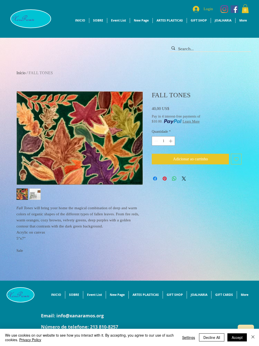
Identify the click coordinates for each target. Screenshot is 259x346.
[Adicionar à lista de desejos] (236, 159)
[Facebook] (234, 9)
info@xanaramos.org (80, 316)
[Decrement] (156, 141)
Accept (237, 337)
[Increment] (171, 141)
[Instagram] (224, 9)
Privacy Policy (30, 339)
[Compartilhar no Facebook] (155, 179)
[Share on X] (184, 179)
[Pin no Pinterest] (165, 179)
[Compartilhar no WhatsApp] (174, 179)
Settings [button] (188, 337)
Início (21, 73)
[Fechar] (253, 337)
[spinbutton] (163, 141)
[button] (245, 8)
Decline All (211, 337)
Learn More (191, 121)
